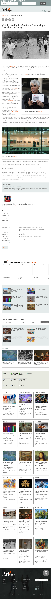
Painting (5, 450)
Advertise (15, 590)
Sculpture (38, 421)
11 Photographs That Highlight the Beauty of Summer (24, 531)
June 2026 (4, 231)
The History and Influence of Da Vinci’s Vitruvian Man (41, 471)
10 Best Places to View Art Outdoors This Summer (41, 444)
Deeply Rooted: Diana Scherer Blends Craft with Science (40, 440)
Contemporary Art (40, 392)
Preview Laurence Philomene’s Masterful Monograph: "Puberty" (40, 556)
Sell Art (24, 588)
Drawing (37, 477)
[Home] (6, 9)
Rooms (24, 586)
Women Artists (23, 507)
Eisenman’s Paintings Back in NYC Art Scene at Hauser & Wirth (41, 561)
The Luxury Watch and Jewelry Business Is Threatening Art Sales (24, 551)
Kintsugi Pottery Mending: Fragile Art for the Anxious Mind (25, 438)
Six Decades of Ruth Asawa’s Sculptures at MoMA (41, 498)
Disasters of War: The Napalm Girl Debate (8, 550)
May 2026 (4, 232)
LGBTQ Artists (39, 538)
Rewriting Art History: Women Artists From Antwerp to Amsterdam (31, 233)
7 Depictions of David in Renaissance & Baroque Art (41, 467)
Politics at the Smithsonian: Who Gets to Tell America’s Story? (17, 305)
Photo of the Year (6, 218)
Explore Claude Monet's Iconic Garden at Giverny (41, 520)
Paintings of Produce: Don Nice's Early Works (41, 297)
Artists (24, 584)
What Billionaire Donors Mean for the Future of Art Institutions (17, 289)
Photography (5, 213)
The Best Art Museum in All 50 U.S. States (41, 415)
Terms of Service (4, 595)
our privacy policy (25, 593)
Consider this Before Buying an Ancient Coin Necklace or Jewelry (25, 501)
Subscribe (45, 322)
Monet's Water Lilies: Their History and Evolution (30, 227)
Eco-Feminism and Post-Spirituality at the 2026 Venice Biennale (41, 406)
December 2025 (5, 242)
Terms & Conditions (4, 585)
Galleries (25, 583)
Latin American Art (24, 392)
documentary (5, 220)
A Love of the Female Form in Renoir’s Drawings (41, 495)
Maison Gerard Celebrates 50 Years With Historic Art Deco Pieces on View (9, 413)
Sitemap (4, 583)
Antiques (5, 392)
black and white (5, 215)
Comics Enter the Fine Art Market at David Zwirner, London (41, 491)
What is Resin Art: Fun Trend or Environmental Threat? (41, 529)
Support (4, 581)
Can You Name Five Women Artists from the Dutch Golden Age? (25, 526)
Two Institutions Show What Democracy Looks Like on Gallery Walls (9, 526)
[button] (3, 19)
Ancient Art (22, 477)
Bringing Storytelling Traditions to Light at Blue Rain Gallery (17, 338)
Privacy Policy (42, 594)
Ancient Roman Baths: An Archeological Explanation (24, 466)
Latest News (5, 348)
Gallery (5, 421)
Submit (43, 3)
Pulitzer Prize (5, 217)
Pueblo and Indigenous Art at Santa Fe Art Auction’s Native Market (42, 338)
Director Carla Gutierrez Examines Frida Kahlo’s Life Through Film (25, 413)
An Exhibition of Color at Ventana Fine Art (41, 329)
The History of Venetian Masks (26, 239)
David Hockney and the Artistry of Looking (41, 288)
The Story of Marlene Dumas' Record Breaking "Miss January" (24, 561)
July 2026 (4, 229)
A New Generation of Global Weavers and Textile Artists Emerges (32, 230)
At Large (4, 15)
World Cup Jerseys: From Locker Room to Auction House (24, 556)
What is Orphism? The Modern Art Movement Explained (40, 525)
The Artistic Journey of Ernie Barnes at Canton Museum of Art (17, 329)
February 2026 (5, 238)
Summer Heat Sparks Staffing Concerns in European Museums (8, 521)
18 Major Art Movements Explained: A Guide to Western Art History (41, 464)
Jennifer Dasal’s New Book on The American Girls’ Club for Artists (41, 551)
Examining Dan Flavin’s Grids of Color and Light (30, 236)
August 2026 (4, 227)
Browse (25, 581)
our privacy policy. (15, 594)
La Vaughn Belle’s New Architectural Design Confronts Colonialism (8, 442)
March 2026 (4, 236)
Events (14, 584)
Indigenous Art (7, 477)
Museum (5, 507)
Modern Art (38, 507)
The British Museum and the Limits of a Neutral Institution (9, 530)
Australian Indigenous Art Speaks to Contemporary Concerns (8, 496)
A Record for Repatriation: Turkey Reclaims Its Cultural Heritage (25, 496)
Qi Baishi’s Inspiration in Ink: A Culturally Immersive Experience (25, 443)
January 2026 (5, 240)
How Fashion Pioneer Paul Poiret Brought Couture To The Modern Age (25, 471)
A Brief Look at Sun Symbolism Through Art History (25, 491)
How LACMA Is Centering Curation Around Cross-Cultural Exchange (40, 411)
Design (21, 450)
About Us (4, 579)
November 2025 (5, 244)
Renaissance (38, 450)
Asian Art (22, 421)
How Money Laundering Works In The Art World (9, 405)
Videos (14, 586)
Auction (21, 538)
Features (15, 581)
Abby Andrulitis (18, 15)
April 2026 (4, 234)
